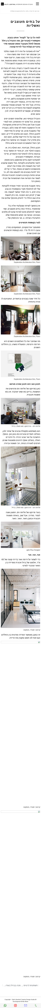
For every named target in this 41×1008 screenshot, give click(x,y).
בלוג (27, 11)
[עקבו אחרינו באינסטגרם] (15, 1006)
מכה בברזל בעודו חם (12, 985)
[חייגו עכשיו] (36, 1006)
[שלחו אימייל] (25, 1006)
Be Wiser (25, 1001)
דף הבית (32, 11)
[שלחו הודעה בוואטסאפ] (5, 1006)
